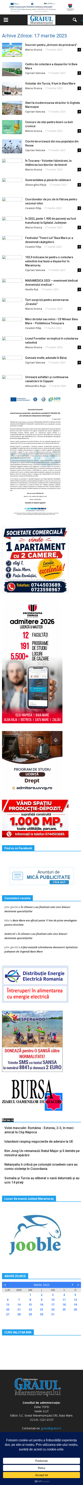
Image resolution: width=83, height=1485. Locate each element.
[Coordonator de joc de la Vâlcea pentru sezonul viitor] (12, 204)
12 (75, 1300)
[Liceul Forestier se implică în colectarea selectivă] (12, 343)
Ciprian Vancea (35, 73)
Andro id (9, 934)
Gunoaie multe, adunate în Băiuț (46, 357)
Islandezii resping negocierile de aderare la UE (38, 1141)
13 (7, 1304)
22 (30, 1309)
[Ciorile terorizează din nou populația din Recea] (12, 146)
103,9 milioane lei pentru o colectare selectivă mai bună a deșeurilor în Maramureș (49, 261)
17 (52, 1304)
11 (64, 1300)
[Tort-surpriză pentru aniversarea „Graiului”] (12, 305)
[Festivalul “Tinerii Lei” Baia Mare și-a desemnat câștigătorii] (12, 243)
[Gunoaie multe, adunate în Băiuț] (12, 363)
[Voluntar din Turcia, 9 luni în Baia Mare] (12, 88)
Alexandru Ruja (35, 386)
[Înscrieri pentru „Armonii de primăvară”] (12, 50)
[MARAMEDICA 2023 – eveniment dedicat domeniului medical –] (12, 286)
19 (75, 1304)
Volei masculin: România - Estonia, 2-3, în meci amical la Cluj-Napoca (39, 1130)
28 (19, 1314)
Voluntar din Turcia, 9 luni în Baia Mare (50, 83)
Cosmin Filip (33, 208)
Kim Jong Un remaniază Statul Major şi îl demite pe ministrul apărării (42, 1153)
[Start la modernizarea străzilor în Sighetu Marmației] (12, 108)
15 (30, 1304)
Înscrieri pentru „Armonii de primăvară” (51, 45)
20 (7, 1309)
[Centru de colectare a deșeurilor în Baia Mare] (12, 69)
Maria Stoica (33, 49)
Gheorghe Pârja (35, 185)
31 (52, 1314)
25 (64, 1309)
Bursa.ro (8, 1120)
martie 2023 (41, 1285)
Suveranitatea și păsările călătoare (48, 180)
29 (30, 1314)
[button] (76, 19)
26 (75, 1309)
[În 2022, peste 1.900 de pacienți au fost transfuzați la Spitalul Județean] (12, 224)
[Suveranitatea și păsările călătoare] (12, 185)
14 (19, 1304)
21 (19, 1309)
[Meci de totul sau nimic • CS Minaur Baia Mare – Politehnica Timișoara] (12, 324)
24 (52, 1309)
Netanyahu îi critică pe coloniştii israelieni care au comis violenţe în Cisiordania (41, 1167)
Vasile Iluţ (31, 289)
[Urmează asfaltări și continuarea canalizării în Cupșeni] (12, 382)
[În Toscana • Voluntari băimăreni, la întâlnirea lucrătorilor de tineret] (12, 166)
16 (41, 1304)
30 (41, 1314)
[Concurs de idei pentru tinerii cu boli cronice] (12, 127)
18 (64, 1304)
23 (41, 1309)
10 (52, 1300)
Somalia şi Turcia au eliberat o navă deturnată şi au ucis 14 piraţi (41, 1180)
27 (7, 1314)
